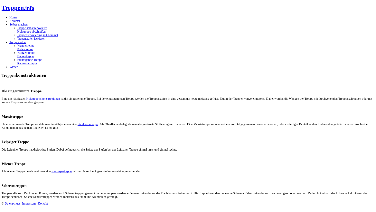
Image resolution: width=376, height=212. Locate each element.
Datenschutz (12, 203)
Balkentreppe (25, 56)
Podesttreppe (25, 49)
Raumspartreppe (27, 63)
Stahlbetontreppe (88, 124)
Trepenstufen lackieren (31, 38)
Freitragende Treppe (29, 59)
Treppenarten (17, 42)
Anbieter (14, 21)
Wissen (13, 67)
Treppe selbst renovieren (32, 28)
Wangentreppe (26, 52)
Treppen (18, 7)
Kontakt (43, 203)
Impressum (29, 203)
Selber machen (18, 24)
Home (13, 17)
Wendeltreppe (25, 45)
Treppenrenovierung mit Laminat (37, 35)
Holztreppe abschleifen (31, 31)
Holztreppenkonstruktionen (43, 98)
